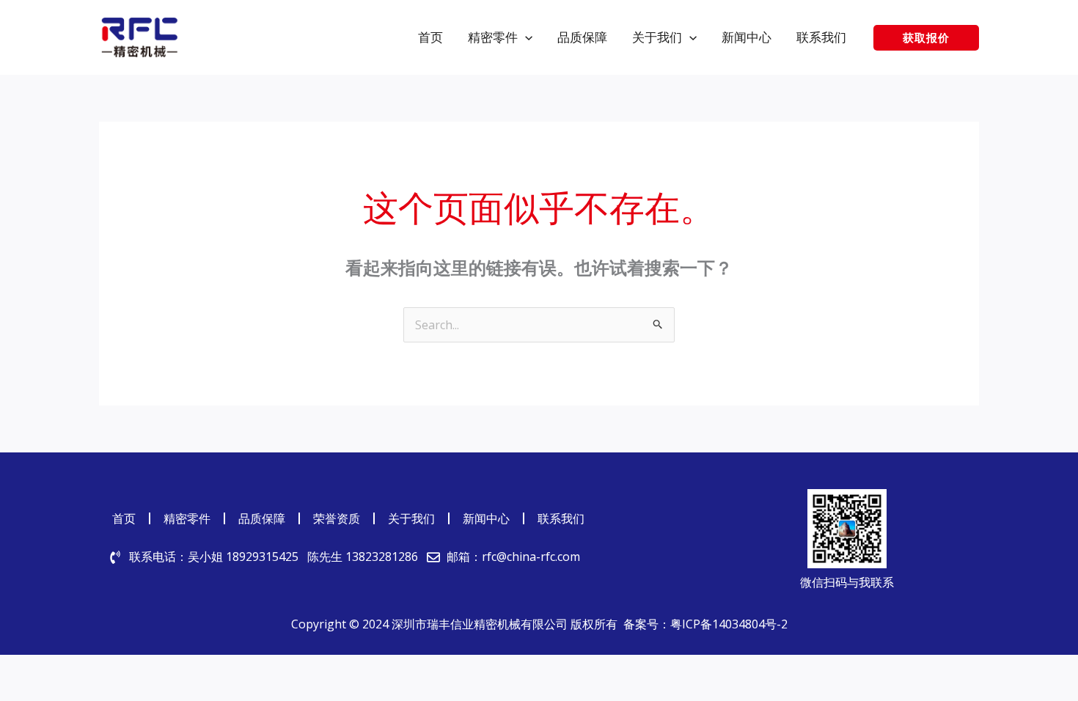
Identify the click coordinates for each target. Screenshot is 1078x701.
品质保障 (261, 518)
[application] (525, 37)
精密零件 (187, 518)
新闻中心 (486, 518)
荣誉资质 (336, 518)
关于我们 (411, 518)
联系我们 (561, 518)
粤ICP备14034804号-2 (729, 624)
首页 (124, 518)
